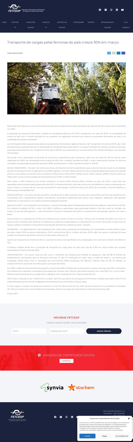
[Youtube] (122, 10)
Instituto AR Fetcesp (62, 24)
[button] (129, 418)
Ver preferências (121, 436)
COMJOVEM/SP (78, 22)
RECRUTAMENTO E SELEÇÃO (107, 24)
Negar (104, 436)
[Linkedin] (117, 10)
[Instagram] (111, 10)
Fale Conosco (126, 24)
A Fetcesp (15, 22)
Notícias (91, 22)
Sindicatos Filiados (31, 24)
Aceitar (87, 436)
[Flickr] (105, 10)
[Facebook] (100, 10)
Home (4, 22)
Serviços (45, 22)
